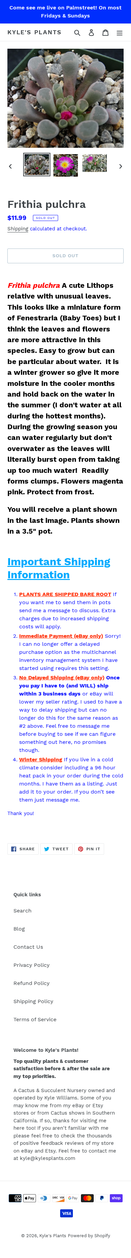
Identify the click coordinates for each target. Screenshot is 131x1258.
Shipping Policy (33, 1001)
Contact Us (28, 947)
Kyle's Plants (34, 32)
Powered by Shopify (89, 1235)
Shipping (17, 229)
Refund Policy (31, 983)
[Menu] (120, 32)
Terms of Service (34, 1019)
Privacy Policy (31, 965)
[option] (37, 164)
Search (22, 910)
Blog (19, 929)
